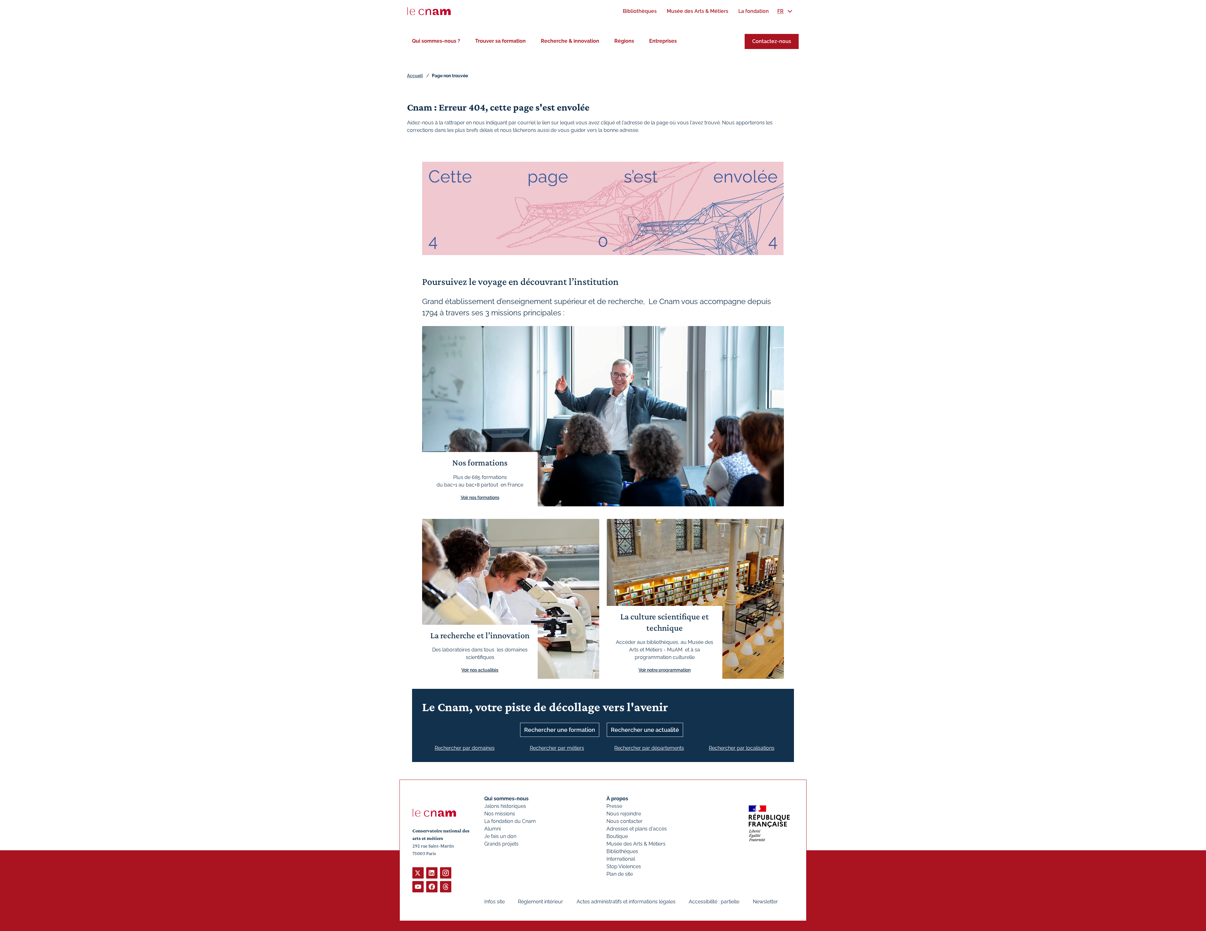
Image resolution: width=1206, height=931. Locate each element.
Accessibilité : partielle (714, 902)
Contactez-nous (771, 41)
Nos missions (499, 814)
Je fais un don (500, 836)
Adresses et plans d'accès (636, 829)
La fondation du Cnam (510, 821)
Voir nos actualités (479, 669)
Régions (624, 41)
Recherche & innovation (570, 41)
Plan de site (619, 874)
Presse (614, 806)
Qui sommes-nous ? (436, 41)
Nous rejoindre (623, 814)
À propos (617, 799)
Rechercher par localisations (741, 748)
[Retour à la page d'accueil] (429, 11)
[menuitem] (640, 11)
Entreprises (663, 41)
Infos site (494, 902)
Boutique (617, 836)
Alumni (492, 829)
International (620, 859)
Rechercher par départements (649, 748)
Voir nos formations (480, 497)
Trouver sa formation (500, 41)
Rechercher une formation (559, 730)
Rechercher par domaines (465, 748)
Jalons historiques (505, 806)
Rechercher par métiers (557, 748)
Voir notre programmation (664, 669)
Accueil (415, 75)
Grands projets (501, 844)
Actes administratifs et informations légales (626, 902)
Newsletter (765, 902)
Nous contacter (624, 821)
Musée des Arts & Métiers (635, 844)
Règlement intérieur (540, 902)
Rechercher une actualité (645, 730)
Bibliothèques (622, 851)
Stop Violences (623, 866)
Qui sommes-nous (506, 799)
